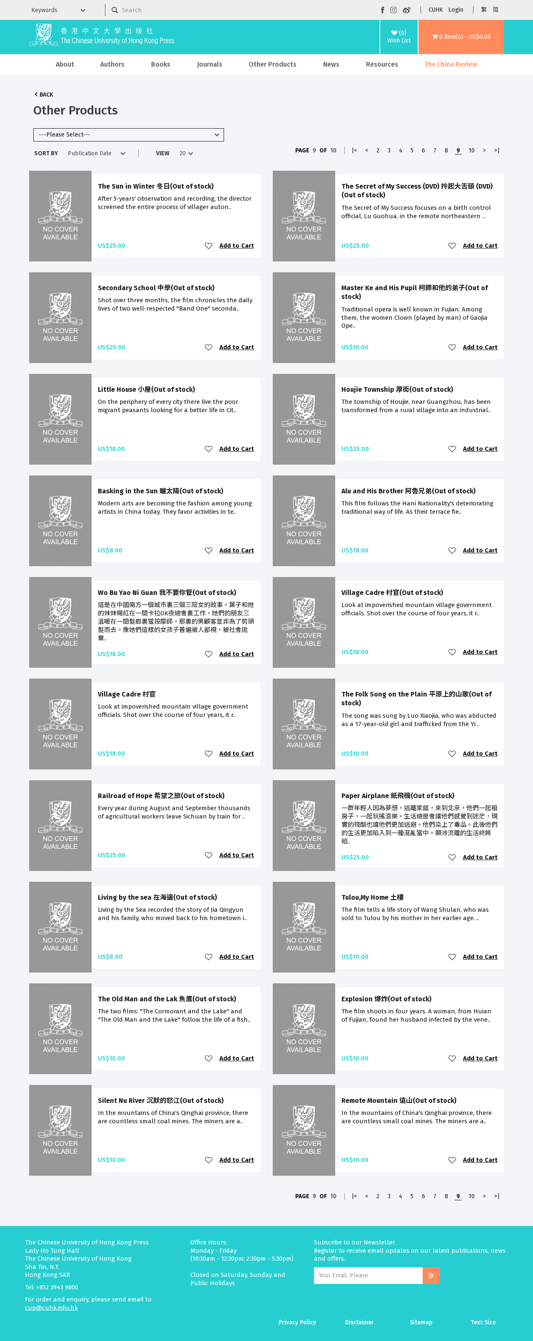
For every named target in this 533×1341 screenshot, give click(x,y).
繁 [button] (484, 9)
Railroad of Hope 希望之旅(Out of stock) (161, 796)
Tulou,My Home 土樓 (372, 897)
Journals (209, 64)
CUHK (435, 9)
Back (46, 94)
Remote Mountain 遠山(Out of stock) (398, 1101)
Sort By (46, 153)
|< (354, 150)
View (162, 153)
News (331, 64)
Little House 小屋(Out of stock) (146, 389)
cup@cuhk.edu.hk (51, 1307)
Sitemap (421, 1322)
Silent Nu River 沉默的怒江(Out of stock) (161, 1101)
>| (497, 150)
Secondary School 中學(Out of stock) (156, 288)
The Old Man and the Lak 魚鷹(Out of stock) (167, 999)
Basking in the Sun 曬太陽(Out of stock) (160, 491)
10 (471, 150)
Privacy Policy (297, 1322)
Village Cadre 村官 (127, 694)
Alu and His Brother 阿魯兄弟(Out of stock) (408, 491)
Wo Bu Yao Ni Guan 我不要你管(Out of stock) (167, 593)
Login (455, 9)
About (65, 64)
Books (160, 64)
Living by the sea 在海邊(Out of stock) (157, 897)
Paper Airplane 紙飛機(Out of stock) (397, 796)
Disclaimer (359, 1322)
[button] (461, 37)
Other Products (272, 64)
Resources (382, 64)
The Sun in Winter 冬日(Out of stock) (156, 186)
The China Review (450, 64)
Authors (112, 64)
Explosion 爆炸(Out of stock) (386, 999)
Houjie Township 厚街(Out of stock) (397, 389)
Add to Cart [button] (236, 245)
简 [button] (495, 9)
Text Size (483, 1322)
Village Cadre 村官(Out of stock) (392, 593)
